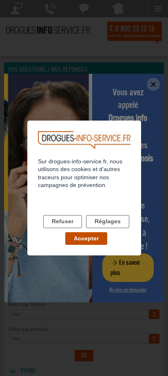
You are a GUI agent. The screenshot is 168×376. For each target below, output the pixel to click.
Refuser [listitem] (62, 221)
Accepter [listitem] (86, 238)
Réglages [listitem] (108, 221)
